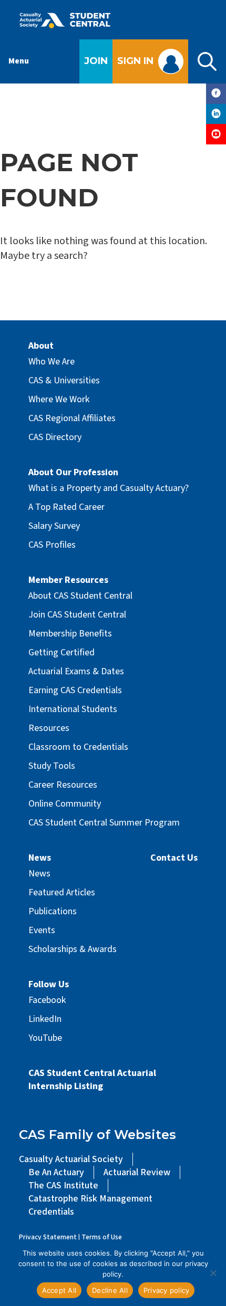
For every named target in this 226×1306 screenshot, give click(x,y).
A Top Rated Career (66, 507)
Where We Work (58, 399)
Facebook (47, 1000)
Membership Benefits (70, 633)
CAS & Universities (64, 380)
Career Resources (62, 784)
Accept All (59, 1290)
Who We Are (51, 361)
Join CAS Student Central (77, 614)
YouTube (45, 1037)
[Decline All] (213, 1273)
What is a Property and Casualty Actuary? (108, 488)
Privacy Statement (48, 1237)
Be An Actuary (56, 1172)
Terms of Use (101, 1237)
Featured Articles (61, 892)
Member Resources (68, 580)
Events (41, 930)
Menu (18, 61)
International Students (72, 709)
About (41, 345)
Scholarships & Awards (72, 949)
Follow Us (48, 984)
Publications (52, 911)
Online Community (64, 803)
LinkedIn (44, 1019)
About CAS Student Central (80, 595)
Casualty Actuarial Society (71, 1159)
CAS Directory (54, 437)
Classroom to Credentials (78, 747)
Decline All (110, 1290)
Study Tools (51, 765)
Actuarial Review (137, 1172)
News (39, 857)
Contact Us (174, 857)
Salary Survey (54, 525)
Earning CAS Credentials (75, 690)
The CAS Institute (63, 1185)
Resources (48, 728)
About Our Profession (73, 472)
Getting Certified (61, 652)
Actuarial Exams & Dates (76, 671)
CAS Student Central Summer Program (104, 822)
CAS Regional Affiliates (72, 418)
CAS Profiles (52, 544)
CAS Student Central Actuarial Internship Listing (92, 1080)
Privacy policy (166, 1290)
